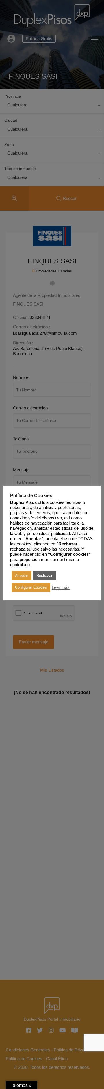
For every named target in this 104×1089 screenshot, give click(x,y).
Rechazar (44, 575)
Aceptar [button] (21, 575)
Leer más (61, 587)
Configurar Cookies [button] (31, 587)
